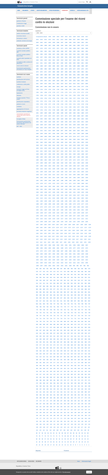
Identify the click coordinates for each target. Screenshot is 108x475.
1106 (65, 242)
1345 (70, 189)
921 (68, 280)
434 (37, 371)
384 (44, 380)
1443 (41, 168)
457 (68, 365)
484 (86, 359)
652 (58, 330)
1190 (65, 224)
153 (68, 421)
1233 (49, 215)
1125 (45, 239)
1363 (49, 186)
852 (86, 292)
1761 (70, 95)
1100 (89, 242)
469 (82, 362)
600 (72, 339)
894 (51, 286)
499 (89, 356)
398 (51, 377)
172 (58, 418)
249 (68, 403)
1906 (62, 63)
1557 (53, 142)
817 (40, 301)
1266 (74, 207)
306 (37, 395)
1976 (41, 48)
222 (51, 409)
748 (58, 312)
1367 (86, 183)
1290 (82, 201)
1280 (70, 204)
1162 (65, 230)
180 (86, 415)
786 (37, 306)
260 (86, 400)
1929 (74, 57)
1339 (41, 192)
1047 (37, 257)
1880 (62, 69)
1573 (41, 139)
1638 (41, 124)
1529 (62, 148)
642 (37, 333)
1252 (78, 210)
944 (44, 277)
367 (47, 383)
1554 (66, 142)
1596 (53, 133)
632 (72, 333)
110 (50, 430)
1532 (49, 148)
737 (40, 315)
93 (51, 433)
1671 (66, 116)
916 (86, 280)
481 (40, 362)
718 (51, 318)
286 (51, 397)
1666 (86, 116)
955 (61, 274)
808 (72, 301)
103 (75, 430)
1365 (41, 186)
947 (89, 274)
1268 (66, 207)
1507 (45, 154)
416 (44, 374)
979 (89, 268)
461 (54, 365)
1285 (49, 204)
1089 (78, 245)
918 (79, 280)
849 (40, 295)
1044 (49, 257)
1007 (41, 265)
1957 (66, 51)
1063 (78, 251)
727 (75, 315)
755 (89, 309)
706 (37, 321)
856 (72, 292)
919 (75, 280)
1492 (53, 157)
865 (40, 292)
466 (37, 365)
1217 (62, 218)
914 (37, 283)
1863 (78, 71)
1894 (58, 66)
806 (79, 301)
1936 (45, 57)
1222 (41, 218)
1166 (49, 230)
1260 (45, 210)
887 (75, 286)
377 (68, 380)
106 (64, 430)
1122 (57, 239)
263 (75, 400)
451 (89, 365)
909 (54, 283)
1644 (70, 121)
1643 (74, 121)
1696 (70, 110)
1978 (86, 45)
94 (48, 433)
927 (47, 280)
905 (68, 283)
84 (76, 433)
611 (89, 336)
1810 (82, 83)
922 (65, 280)
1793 (45, 89)
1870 (49, 71)
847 (47, 295)
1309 (58, 198)
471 (75, 362)
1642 (78, 121)
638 (51, 333)
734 (51, 315)
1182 (41, 227)
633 (68, 333)
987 (61, 268)
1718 (86, 104)
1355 (82, 186)
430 (51, 371)
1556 (58, 142)
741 (82, 312)
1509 (37, 154)
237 (54, 406)
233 (68, 406)
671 (47, 327)
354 (37, 386)
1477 (62, 160)
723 (89, 315)
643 (89, 330)
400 (44, 377)
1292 (74, 201)
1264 (82, 207)
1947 (53, 54)
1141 (37, 236)
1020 (41, 262)
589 (54, 342)
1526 (74, 148)
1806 (45, 86)
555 (61, 348)
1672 (62, 116)
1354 (86, 186)
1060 (37, 254)
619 (61, 336)
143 (47, 424)
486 (79, 359)
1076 (78, 248)
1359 (66, 186)
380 (58, 380)
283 (61, 397)
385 (40, 380)
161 (40, 421)
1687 (53, 113)
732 (58, 315)
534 (79, 350)
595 (89, 339)
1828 (62, 80)
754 (37, 312)
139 (61, 424)
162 (37, 421)
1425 (62, 171)
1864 (74, 71)
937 (68, 277)
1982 (70, 45)
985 (68, 268)
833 (40, 298)
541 (54, 350)
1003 (58, 265)
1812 (74, 83)
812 (58, 301)
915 (89, 280)
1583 (53, 136)
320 (44, 392)
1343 (78, 189)
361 (68, 383)
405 (82, 374)
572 (58, 345)
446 (51, 368)
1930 (70, 57)
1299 (45, 201)
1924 (41, 60)
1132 (73, 236)
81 (85, 433)
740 (86, 312)
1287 (41, 204)
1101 (85, 242)
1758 (82, 95)
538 (65, 350)
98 (36, 433)
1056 (53, 254)
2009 (66, 39)
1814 (66, 83)
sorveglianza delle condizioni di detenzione (24, 62)
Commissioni (65, 10)
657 (40, 330)
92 (53, 433)
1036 (82, 257)
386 (37, 380)
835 (89, 295)
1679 (86, 113)
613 (82, 336)
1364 (45, 186)
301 (54, 395)
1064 (74, 251)
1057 (49, 254)
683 (61, 324)
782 (51, 306)
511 (47, 356)
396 (58, 377)
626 (37, 336)
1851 (74, 74)
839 (75, 295)
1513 (74, 151)
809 (68, 301)
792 (72, 303)
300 (58, 395)
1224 (86, 215)
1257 (58, 210)
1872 (41, 71)
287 (47, 397)
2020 (74, 36)
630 (79, 333)
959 (47, 274)
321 (40, 392)
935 (75, 277)
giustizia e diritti (20, 26)
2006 (78, 39)
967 (75, 271)
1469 (41, 163)
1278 (78, 204)
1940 (82, 54)
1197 (37, 224)
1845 (45, 77)
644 (86, 330)
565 (82, 345)
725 (82, 315)
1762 (66, 95)
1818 (49, 83)
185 (68, 415)
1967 (78, 48)
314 (65, 392)
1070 (49, 251)
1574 (37, 139)
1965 (86, 48)
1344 (74, 189)
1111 (45, 242)
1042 (58, 257)
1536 (86, 145)
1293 (70, 201)
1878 (70, 69)
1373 (62, 183)
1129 (85, 236)
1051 (74, 254)
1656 (74, 118)
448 (44, 368)
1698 (62, 110)
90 (59, 433)
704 (44, 321)
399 (47, 377)
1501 (70, 154)
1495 (41, 157)
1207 (49, 221)
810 (65, 301)
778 (65, 306)
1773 (74, 92)
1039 (70, 257)
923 (61, 280)
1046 (41, 257)
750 (51, 312)
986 (65, 268)
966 (79, 271)
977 (40, 271)
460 (58, 365)
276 (86, 397)
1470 (37, 163)
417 (40, 374)
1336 (53, 192)
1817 (53, 83)
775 (75, 306)
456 (72, 365)
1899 (37, 66)
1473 (78, 160)
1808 (37, 86)
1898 (41, 66)
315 (61, 392)
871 (75, 289)
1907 (58, 63)
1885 (41, 69)
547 (89, 348)
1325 (45, 195)
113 (40, 430)
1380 (86, 180)
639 (47, 333)
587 (61, 342)
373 (82, 380)
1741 (45, 101)
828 (58, 298)
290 (37, 397)
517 (82, 353)
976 (44, 271)
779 (61, 306)
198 (79, 412)
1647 (58, 121)
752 (44, 312)
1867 (62, 71)
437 (82, 368)
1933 (58, 57)
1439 (58, 168)
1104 (73, 242)
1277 (82, 204)
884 (86, 286)
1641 (82, 121)
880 (44, 289)
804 (86, 301)
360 (72, 383)
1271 (53, 207)
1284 (53, 204)
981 (82, 268)
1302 (86, 198)
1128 (89, 236)
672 (44, 327)
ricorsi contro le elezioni (22, 65)
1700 (53, 110)
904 (72, 283)
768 (44, 309)
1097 (45, 245)
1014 (66, 262)
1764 (58, 95)
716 (58, 318)
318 (51, 392)
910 (51, 283)
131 (89, 424)
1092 (66, 245)
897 (40, 286)
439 (75, 368)
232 (72, 406)
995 (88, 265)
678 (79, 324)
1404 (41, 177)
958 (51, 274)
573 (54, 345)
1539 (74, 145)
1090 (74, 245)
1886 (37, 69)
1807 (41, 86)
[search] (87, 2)
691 (89, 321)
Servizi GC (72, 10)
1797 (82, 86)
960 (44, 274)
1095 (53, 245)
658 (37, 330)
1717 (37, 107)
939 (61, 277)
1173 (77, 227)
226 (37, 409)
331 (61, 389)
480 (44, 362)
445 (54, 368)
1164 (57, 230)
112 (44, 430)
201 (68, 412)
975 (47, 271)
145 (40, 424)
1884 (45, 69)
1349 (53, 189)
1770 (86, 92)
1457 (37, 165)
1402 (49, 177)
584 (72, 342)
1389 (49, 180)
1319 (70, 195)
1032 (45, 259)
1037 (78, 257)
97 (39, 433)
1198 (86, 221)
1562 (86, 139)
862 (51, 292)
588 (58, 342)
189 (54, 415)
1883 (49, 69)
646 (79, 330)
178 (37, 418)
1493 (49, 157)
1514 (70, 151)
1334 (62, 192)
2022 (66, 36)
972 (58, 271)
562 (37, 348)
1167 (45, 230)
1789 (62, 89)
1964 (37, 51)
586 (65, 342)
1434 (78, 168)
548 (86, 348)
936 (72, 277)
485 (82, 359)
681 (68, 324)
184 (72, 415)
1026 (70, 259)
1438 (62, 168)
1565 (74, 139)
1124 (49, 239)
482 (37, 362)
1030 (53, 259)
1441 (49, 168)
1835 (86, 77)
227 (89, 406)
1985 (58, 45)
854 (79, 292)
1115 (85, 239)
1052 (70, 254)
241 (40, 406)
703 (47, 321)
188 (58, 415)
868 (86, 289)
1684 (66, 113)
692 (86, 321)
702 (51, 321)
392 (72, 377)
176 (44, 418)
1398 (66, 177)
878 (51, 289)
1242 (66, 212)
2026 (49, 36)
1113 (37, 242)
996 (84, 265)
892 (58, 286)
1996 (66, 42)
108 (57, 430)
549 (82, 348)
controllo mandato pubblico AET (23, 51)
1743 (37, 101)
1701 (49, 110)
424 (72, 371)
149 (82, 421)
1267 (70, 207)
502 (79, 356)
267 (61, 400)
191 (47, 415)
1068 (58, 251)
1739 (53, 101)
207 (47, 412)
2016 (37, 39)
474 (65, 362)
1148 (65, 233)
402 (37, 377)
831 (47, 298)
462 (51, 365)
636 (58, 333)
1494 (45, 157)
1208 (45, 221)
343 (75, 386)
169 (68, 418)
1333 (66, 192)
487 (75, 359)
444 (58, 368)
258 (37, 403)
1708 (74, 107)
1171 (85, 227)
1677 (41, 116)
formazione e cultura (22, 38)
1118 (73, 239)
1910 (45, 63)
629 (82, 333)
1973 (53, 48)
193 (40, 415)
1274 (41, 207)
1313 (41, 198)
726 (79, 315)
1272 (49, 207)
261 (82, 400)
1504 (58, 154)
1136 (57, 236)
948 (86, 274)
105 (68, 430)
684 (58, 324)
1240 (74, 212)
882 (37, 289)
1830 (53, 80)
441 (68, 368)
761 (68, 309)
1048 (86, 254)
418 (37, 374)
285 (54, 397)
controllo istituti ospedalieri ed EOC (24, 59)
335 (47, 389)
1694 (78, 110)
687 (47, 324)
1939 (86, 54)
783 (47, 306)
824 (72, 298)
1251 (82, 210)
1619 (66, 127)
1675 (49, 116)
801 (40, 303)
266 (65, 400)
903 (75, 283)
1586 (41, 136)
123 (61, 427)
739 (89, 312)
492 (58, 359)
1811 (78, 83)
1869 (53, 71)
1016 (58, 262)
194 (37, 415)
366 (51, 383)
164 (86, 418)
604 (58, 339)
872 (72, 289)
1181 (45, 227)
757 (82, 309)
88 (65, 433)
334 (51, 389)
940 (58, 277)
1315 (86, 195)
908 (58, 283)
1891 (70, 66)
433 (40, 371)
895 (47, 286)
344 (72, 386)
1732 (82, 101)
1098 (41, 245)
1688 (49, 113)
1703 (41, 110)
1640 (86, 121)
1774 (70, 92)
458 (65, 365)
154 (65, 421)
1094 (58, 245)
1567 (66, 139)
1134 (65, 236)
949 (82, 274)
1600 (37, 133)
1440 (53, 168)
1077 (74, 248)
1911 (41, 63)
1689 (45, 113)
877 (54, 289)
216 (72, 409)
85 (73, 433)
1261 (41, 210)
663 (75, 327)
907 (61, 283)
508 (58, 356)
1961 (49, 51)
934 (79, 277)
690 (37, 324)
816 (44, 301)
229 (82, 406)
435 (89, 368)
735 (47, 315)
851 (89, 292)
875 (61, 289)
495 (47, 359)
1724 (62, 104)
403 (89, 374)
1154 (41, 233)
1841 (62, 77)
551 (75, 348)
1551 (78, 142)
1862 (82, 71)
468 (86, 362)
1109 (53, 242)
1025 (74, 259)
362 (65, 383)
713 (68, 318)
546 (37, 350)
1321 (62, 195)
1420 (82, 171)
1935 (49, 57)
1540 (70, 145)
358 (79, 383)
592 (44, 342)
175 (47, 418)
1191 (61, 224)
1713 (53, 107)
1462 (70, 163)
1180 (49, 227)
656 (44, 330)
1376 (49, 183)
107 (61, 430)
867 (89, 289)
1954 (78, 51)
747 (61, 312)
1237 (86, 212)
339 (89, 386)
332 (58, 389)
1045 (45, 257)
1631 (70, 124)
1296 (58, 201)
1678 (37, 116)
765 (54, 309)
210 (37, 412)
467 (89, 362)
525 (54, 353)
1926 (86, 57)
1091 (70, 245)
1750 (62, 98)
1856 (53, 74)
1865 (70, 71)
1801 (66, 86)
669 (54, 327)
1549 (86, 142)
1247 (45, 212)
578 (37, 345)
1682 (74, 113)
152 (72, 421)
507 (61, 356)
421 (82, 371)
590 (51, 342)
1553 (70, 142)
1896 (49, 66)
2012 (53, 39)
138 (65, 424)
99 (88, 430)
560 (44, 348)
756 (86, 309)
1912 (37, 63)
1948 (49, 54)
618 (65, 336)
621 (54, 336)
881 (40, 289)
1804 (53, 86)
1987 (49, 45)
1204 (62, 221)
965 (82, 271)
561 (40, 348)
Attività (32, 10)
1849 (82, 74)
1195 (45, 224)
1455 (45, 165)
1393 (86, 177)
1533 (45, 148)
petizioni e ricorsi (21, 104)
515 (89, 353)
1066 (66, 251)
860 (58, 292)
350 (51, 386)
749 (54, 312)
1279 (74, 204)
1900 (86, 63)
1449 (70, 165)
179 (89, 415)
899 (89, 283)
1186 (81, 224)
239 (47, 406)
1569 (58, 139)
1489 (66, 157)
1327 (37, 195)
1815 (62, 83)
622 (51, 336)
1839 (70, 77)
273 (40, 400)
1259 (49, 210)
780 (58, 306)
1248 (41, 212)
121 (68, 427)
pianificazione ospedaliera (23, 101)
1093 (62, 245)
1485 (82, 157)
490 (65, 359)
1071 (45, 251)
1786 (74, 89)
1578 (74, 136)
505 (68, 356)
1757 (86, 95)
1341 (86, 189)
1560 (41, 142)
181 (82, 415)
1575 (86, 136)
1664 (41, 118)
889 (68, 286)
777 (68, 306)
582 (79, 342)
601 (68, 339)
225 (40, 409)
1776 (62, 92)
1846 (41, 77)
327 (75, 389)
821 (82, 298)
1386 (62, 180)
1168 (41, 230)
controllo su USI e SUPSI (23, 48)
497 (40, 359)
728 (72, 315)
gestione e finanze (21, 21)
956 (58, 274)
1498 (82, 154)
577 (40, 345)
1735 (70, 101)
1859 (41, 74)
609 (40, 339)
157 (54, 421)
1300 (41, 201)
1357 (74, 186)
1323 (53, 195)
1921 (53, 60)
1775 (66, 92)
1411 (66, 174)
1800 (70, 86)
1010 (82, 262)
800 (44, 303)
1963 (41, 51)
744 (72, 312)
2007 (74, 39)
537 (68, 350)
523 (61, 353)
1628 (82, 124)
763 (61, 309)
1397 (70, 177)
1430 (41, 171)
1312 (45, 198)
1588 (86, 133)
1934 (53, 57)
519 (75, 353)
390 (79, 377)
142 (51, 424)
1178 (57, 227)
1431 (37, 171)
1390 (45, 180)
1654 (82, 118)
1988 (45, 45)
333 (54, 389)
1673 (58, 116)
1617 (74, 127)
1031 (49, 259)
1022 (86, 259)
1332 (70, 192)
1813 (70, 83)
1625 (41, 127)
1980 (78, 45)
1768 (41, 95)
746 (65, 312)
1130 (81, 236)
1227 (74, 215)
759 (75, 309)
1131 (77, 236)
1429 (45, 171)
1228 (70, 215)
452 (86, 365)
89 (62, 433)
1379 (37, 183)
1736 (66, 101)
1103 (77, 242)
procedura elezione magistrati (24, 111)
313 (68, 392)
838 (79, 295)
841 (68, 295)
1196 (41, 224)
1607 (62, 130)
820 (86, 298)
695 (75, 321)
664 (72, 327)
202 (65, 412)
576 (44, 345)
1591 (74, 133)
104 (71, 430)
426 (65, 371)
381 (54, 380)
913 (40, 283)
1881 (58, 69)
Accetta (89, 472)
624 (44, 336)
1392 (37, 180)
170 (65, 418)
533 (82, 350)
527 (47, 353)
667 (61, 327)
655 (47, 330)
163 (89, 418)
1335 (58, 192)
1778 (53, 92)
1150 (57, 233)
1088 (82, 245)
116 (85, 427)
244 (86, 403)
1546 (45, 145)
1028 (62, 259)
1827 (66, 80)
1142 (89, 233)
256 (44, 403)
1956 (70, 51)
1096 (49, 245)
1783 (86, 89)
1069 (53, 251)
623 (47, 336)
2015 (41, 39)
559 (47, 348)
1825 (74, 80)
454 (79, 365)
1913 (86, 60)
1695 (74, 110)
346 (65, 386)
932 (86, 277)
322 (37, 392)
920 (72, 280)
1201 (74, 221)
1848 (86, 74)
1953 (82, 51)
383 (47, 380)
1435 (74, 168)
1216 (66, 218)
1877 (74, 69)
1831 (49, 80)
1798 (78, 86)
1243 (62, 212)
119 (75, 427)
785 (40, 306)
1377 (45, 183)
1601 (86, 130)
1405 (37, 177)
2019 (78, 36)
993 (40, 268)
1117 (77, 239)
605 (54, 339)
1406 (86, 174)
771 (89, 306)
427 (61, 371)
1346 (66, 189)
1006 (45, 265)
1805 (49, 86)
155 (61, 421)
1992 (82, 42)
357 (82, 383)
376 (72, 380)
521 (68, 353)
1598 (45, 133)
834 (37, 298)
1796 (86, 86)
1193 (53, 224)
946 (37, 277)
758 (79, 309)
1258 (53, 210)
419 (89, 371)
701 (54, 321)
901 (82, 283)
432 (44, 371)
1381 (82, 180)
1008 (37, 265)
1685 (62, 113)
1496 (37, 157)
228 (86, 406)
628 (86, 333)
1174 (73, 227)
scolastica (19, 106)
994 (37, 268)
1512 (78, 151)
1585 (45, 136)
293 (82, 395)
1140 (41, 236)
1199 (82, 221)
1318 (74, 195)
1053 (66, 254)
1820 (41, 83)
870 (79, 289)
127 (47, 427)
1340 (37, 192)
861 (54, 292)
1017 (53, 262)
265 (68, 400)
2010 (62, 39)
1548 (37, 145)
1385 (66, 180)
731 (61, 315)
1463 (66, 163)
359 (75, 383)
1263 (86, 207)
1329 (82, 192)
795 (61, 303)
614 (79, 336)
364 (58, 383)
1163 (61, 230)
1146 (73, 233)
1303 (82, 198)
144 (44, 424)
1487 (74, 157)
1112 (41, 242)
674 (37, 327)
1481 (45, 160)
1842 (58, 77)
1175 (69, 227)
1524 (82, 148)
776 (72, 306)
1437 (66, 168)
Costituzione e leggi (21, 23)
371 (89, 380)
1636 (49, 124)
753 (40, 312)
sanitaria (19, 77)
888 (72, 286)
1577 (78, 136)
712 (72, 318)
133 (82, 424)
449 (40, 368)
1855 (58, 74)
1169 (37, 230)
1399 (62, 177)
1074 (86, 248)
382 (51, 380)
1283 (58, 204)
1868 (58, 71)
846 (51, 295)
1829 (58, 80)
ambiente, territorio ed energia (24, 40)
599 (75, 339)
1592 (70, 133)
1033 (41, 259)
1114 (89, 239)
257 (40, 403)
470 (79, 362)
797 (54, 303)
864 (44, 292)
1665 (37, 118)
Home (18, 10)
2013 (49, 39)
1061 (86, 251)
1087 (86, 245)
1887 (86, 66)
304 (44, 395)
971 (61, 271)
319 (47, 392)
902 (79, 283)
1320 (66, 195)
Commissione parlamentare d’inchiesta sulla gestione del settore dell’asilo (24, 123)
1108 (57, 242)
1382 (78, 180)
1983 (66, 45)
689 (40, 324)
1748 (70, 98)
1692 (86, 110)
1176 (65, 227)
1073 (37, 251)
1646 (62, 121)
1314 (37, 198)
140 (58, 424)
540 (58, 350)
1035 (86, 257)
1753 (49, 98)
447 (47, 368)
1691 (37, 113)
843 (61, 295)
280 (72, 397)
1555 (62, 142)
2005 (82, 39)
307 (89, 392)
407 (75, 374)
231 (75, 406)
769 (40, 309)
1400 (58, 177)
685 (54, 324)
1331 (74, 192)
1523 (86, 148)
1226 (78, 215)
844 (58, 295)
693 (82, 321)
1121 (61, 239)
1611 (45, 130)
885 (82, 286)
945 (40, 277)
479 (47, 362)
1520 (45, 151)
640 (44, 333)
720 (44, 318)
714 (65, 318)
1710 (66, 107)
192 (44, 415)
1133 (69, 236)
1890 (74, 66)
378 (65, 380)
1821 (37, 83)
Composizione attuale (41, 36)
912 (44, 283)
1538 (78, 145)
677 (82, 324)
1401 (53, 177)
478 (51, 362)
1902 (78, 63)
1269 (62, 207)
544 (44, 350)
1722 (70, 104)
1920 (58, 60)
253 (54, 403)
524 (58, 353)
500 (86, 356)
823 (75, 298)
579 (89, 342)
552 (72, 348)
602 (65, 339)
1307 (66, 198)
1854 (62, 74)
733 (54, 315)
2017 (86, 36)
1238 (82, 212)
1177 (61, 227)
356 (86, 383)
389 (82, 377)
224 (44, 409)
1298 (49, 201)
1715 (45, 107)
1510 (86, 151)
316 (58, 392)
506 (65, 356)
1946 (58, 54)
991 (47, 268)
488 (72, 359)
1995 (70, 42)
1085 (41, 248)
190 (51, 415)
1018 (49, 262)
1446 (82, 165)
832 (44, 298)
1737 (62, 101)
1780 (45, 92)
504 (72, 356)
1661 (53, 118)
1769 (37, 95)
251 (61, 403)
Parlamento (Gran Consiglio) (25, 6)
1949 (45, 54)
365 (54, 383)
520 (72, 353)
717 (54, 318)
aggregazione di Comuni (23, 109)
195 (89, 412)
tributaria (19, 95)
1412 (62, 174)
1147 (69, 233)
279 (75, 397)
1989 (41, 45)
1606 (66, 130)
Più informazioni (66, 472)
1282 (62, 204)
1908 (53, 63)
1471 (86, 160)
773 (82, 306)
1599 (41, 133)
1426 (58, 171)
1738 (58, 101)
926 (51, 280)
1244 (58, 212)
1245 (53, 212)
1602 (82, 130)
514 (37, 356)
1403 (45, 177)
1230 (62, 215)
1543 (58, 145)
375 (75, 380)
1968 (74, 48)
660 (86, 327)
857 (68, 292)
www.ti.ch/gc (82, 2)
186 (65, 415)
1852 (70, 74)
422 (79, 371)
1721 (74, 104)
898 (37, 286)
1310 (53, 198)
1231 (58, 215)
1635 (53, 124)
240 (44, 406)
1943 (70, 54)
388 (86, 377)
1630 (74, 124)
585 (68, 342)
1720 (78, 104)
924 (58, 280)
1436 (70, 168)
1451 (62, 165)
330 (65, 389)
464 (44, 365)
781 (54, 306)
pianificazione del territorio (23, 79)
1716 (41, 107)
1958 (62, 51)
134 (79, 424)
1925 (37, 60)
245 (82, 403)
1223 (37, 218)
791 (75, 303)
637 (54, 333)
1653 (86, 118)
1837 (78, 77)
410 (65, 374)
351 (47, 386)
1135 (61, 236)
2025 (54, 36)
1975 (45, 48)
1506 (49, 154)
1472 (82, 160)
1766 (49, 95)
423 (75, 371)
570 (65, 345)
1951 (37, 54)
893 (54, 286)
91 (56, 433)
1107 (61, 242)
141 (54, 424)
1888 (82, 66)
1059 (41, 254)
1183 (37, 227)
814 (51, 301)
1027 (66, 259)
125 (54, 427)
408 (72, 374)
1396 (74, 177)
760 (72, 309)
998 (77, 265)
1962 (45, 51)
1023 (82, 259)
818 (37, 301)
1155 (37, 233)
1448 (74, 165)
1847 (37, 77)
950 (79, 274)
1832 (45, 80)
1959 (58, 51)
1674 (53, 116)
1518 (53, 151)
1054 (62, 254)
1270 (58, 207)
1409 (74, 174)
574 (51, 345)
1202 (70, 221)
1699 (58, 110)
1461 (74, 163)
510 (51, 356)
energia (18, 86)
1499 (78, 154)
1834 (37, 80)
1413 (58, 174)
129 (40, 427)
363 (61, 383)
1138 (49, 236)
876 (58, 289)
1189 (69, 224)
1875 (82, 69)
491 (61, 359)
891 (61, 286)
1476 (66, 160)
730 (65, 315)
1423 (70, 171)
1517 (58, 151)
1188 (73, 224)
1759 (78, 95)
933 (82, 277)
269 (54, 400)
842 (65, 295)
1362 (53, 186)
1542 (62, 145)
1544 (53, 145)
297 (68, 395)
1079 (66, 248)
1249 (37, 212)
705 (40, 321)
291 (89, 395)
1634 (58, 124)
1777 (58, 92)
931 (89, 277)
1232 (53, 215)
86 (70, 433)
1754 (45, 98)
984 (72, 268)
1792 (49, 89)
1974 (49, 48)
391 (75, 377)
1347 (62, 189)
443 (61, 368)
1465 (58, 163)
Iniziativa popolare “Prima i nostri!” (23, 98)
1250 (86, 210)
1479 (53, 160)
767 (47, 309)
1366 (37, 186)
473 (68, 362)
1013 (70, 262)
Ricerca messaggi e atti (82, 10)
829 (54, 298)
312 (72, 392)
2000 (49, 42)
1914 (82, 60)
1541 (66, 145)
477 (54, 362)
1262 (37, 210)
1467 (49, 163)
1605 (70, 130)
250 (65, 403)
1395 (78, 177)
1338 (45, 192)
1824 (78, 80)
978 (37, 271)
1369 (78, 183)
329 (68, 389)
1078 (70, 248)
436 (86, 368)
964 (86, 271)
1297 (53, 201)
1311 (49, 198)
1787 (70, 89)
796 (58, 303)
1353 (37, 189)
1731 (86, 101)
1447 (78, 165)
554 (65, 348)
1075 (82, 248)
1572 (45, 139)
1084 (45, 248)
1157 (85, 230)
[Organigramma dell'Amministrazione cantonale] (90, 2)
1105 (69, 242)
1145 (77, 233)
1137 (53, 236)
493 (54, 359)
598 (79, 339)
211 (89, 409)
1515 (66, 151)
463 (47, 365)
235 (61, 406)
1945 (62, 54)
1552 (74, 142)
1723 (66, 104)
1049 (82, 254)
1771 (82, 92)
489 (68, 359)
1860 (37, 74)
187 (61, 415)
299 (61, 395)
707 (89, 318)
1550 (82, 142)
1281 (66, 204)
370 (37, 383)
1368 (82, 183)
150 (79, 421)
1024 (78, 259)
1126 (41, 239)
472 (72, 362)
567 (75, 345)
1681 (78, 113)
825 (68, 298)
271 (47, 400)
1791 (53, 89)
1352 (41, 189)
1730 (37, 104)
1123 (53, 239)
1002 (62, 265)
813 (54, 301)
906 (65, 283)
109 (54, 430)
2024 (58, 36)
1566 (70, 139)
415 (47, 374)
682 (65, 324)
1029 (58, 259)
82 (82, 433)
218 (65, 409)
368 (44, 383)
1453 (53, 165)
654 (51, 330)
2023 (62, 36)
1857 (49, 74)
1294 (66, 201)
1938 (37, 57)
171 (61, 418)
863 (47, 292)
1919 (62, 60)
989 (54, 268)
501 (82, 356)
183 (75, 415)
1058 (45, 254)
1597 (49, 133)
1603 (78, 130)
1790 (58, 89)
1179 (53, 227)
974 (51, 271)
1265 (78, 207)
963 (89, 271)
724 (86, 315)
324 (86, 389)
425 (68, 371)
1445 (86, 165)
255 (47, 403)
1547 (41, 145)
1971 (62, 48)
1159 (77, 230)
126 (51, 427)
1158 (81, 230)
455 (75, 365)
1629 (78, 124)
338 (37, 389)
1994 (74, 42)
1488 (70, 157)
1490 (62, 157)
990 (51, 268)
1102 (81, 242)
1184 (89, 224)
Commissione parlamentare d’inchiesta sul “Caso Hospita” (24, 69)
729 (68, 315)
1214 (74, 218)
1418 (37, 174)
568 (72, 345)
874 (65, 289)
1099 (37, 245)
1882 (53, 69)
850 (37, 295)
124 (58, 427)
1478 (58, 160)
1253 (74, 210)
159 (47, 421)
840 (72, 295)
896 (44, 286)
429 (54, 371)
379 (61, 380)
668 (58, 327)
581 (82, 342)
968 (72, 271)
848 (44, 295)
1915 (78, 60)
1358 (70, 186)
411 (61, 374)
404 (86, 374)
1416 (45, 174)
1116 (81, 239)
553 (68, 348)
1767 (45, 95)
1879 (66, 69)
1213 (78, 218)
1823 (82, 80)
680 (72, 324)
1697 (66, 110)
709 (82, 318)
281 (68, 397)
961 (40, 274)
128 (44, 427)
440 (72, 368)
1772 (78, 92)
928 (44, 280)
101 (82, 430)
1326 (41, 195)
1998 (58, 42)
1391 (41, 180)
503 (75, 356)
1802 (62, 86)
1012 (74, 262)
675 (89, 324)
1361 (58, 186)
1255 (66, 210)
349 (54, 386)
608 (44, 339)
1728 (45, 104)
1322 (58, 195)
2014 (45, 39)
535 (75, 350)
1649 (49, 121)
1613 (37, 130)
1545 (49, 145)
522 (65, 353)
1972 (58, 48)
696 (72, 321)
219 (61, 409)
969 (68, 271)
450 (37, 368)
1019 (45, 262)
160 (44, 421)
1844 (49, 77)
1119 (69, 239)
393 (68, 377)
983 (75, 268)
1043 (53, 257)
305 (40, 395)
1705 (86, 107)
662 (79, 327)
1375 (53, 183)
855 (75, 292)
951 (75, 274)
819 (89, 298)
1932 (62, 57)
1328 (86, 192)
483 (89, 359)
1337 (49, 192)
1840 (66, 77)
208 (44, 412)
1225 (82, 215)
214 (79, 409)
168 (72, 418)
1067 (62, 251)
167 (75, 418)
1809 (86, 83)
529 (40, 353)
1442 (45, 168)
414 (51, 374)
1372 (66, 183)
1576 (82, 136)
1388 (53, 180)
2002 (41, 42)
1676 (45, 116)
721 (40, 318)
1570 (53, 139)
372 (86, 380)
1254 (70, 210)
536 (72, 350)
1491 (58, 157)
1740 (49, 101)
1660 (58, 118)
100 (85, 430)
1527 (70, 148)
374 (79, 380)
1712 (58, 107)
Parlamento (25, 10)
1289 (86, 201)
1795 (37, 89)
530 (37, 353)
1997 (62, 42)
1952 (86, 51)
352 (44, 386)
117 (82, 427)
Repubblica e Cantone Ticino (31, 2)
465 (40, 365)
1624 (45, 127)
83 (79, 433)
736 (44, 315)
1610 (49, 130)
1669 (74, 116)
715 (61, 318)
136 (72, 424)
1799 (74, 86)
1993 (78, 42)
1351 (45, 189)
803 (89, 301)
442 (65, 368)
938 (65, 277)
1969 (70, 48)
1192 (57, 224)
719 (47, 318)
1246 (49, 212)
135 (75, 424)
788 (86, 303)
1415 (49, 174)
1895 (53, 66)
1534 (41, 148)
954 (65, 274)
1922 (49, 60)
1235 (41, 215)
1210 (37, 221)
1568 (62, 139)
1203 (66, 221)
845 (54, 295)
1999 (53, 42)
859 (61, 292)
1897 (45, 66)
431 (47, 371)
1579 (70, 136)
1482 (41, 160)
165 (82, 418)
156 (58, 421)
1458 (86, 163)
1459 (82, 163)
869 (82, 289)
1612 (41, 130)
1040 (66, 257)
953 (68, 274)
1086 (37, 248)
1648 (53, 121)
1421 (78, 171)
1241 (70, 212)
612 (86, 336)
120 (72, 427)
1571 (49, 139)
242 (37, 406)
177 (40, 418)
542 (51, 350)
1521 (41, 151)
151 (75, 421)
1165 (53, 230)
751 (47, 312)
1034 (37, 259)
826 (65, 298)
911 (47, 283)
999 (74, 265)
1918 (66, 60)
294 (79, 395)
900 (86, 283)
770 (37, 309)
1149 (61, 233)
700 (58, 321)
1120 (65, 239)
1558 (49, 142)
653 (54, 330)
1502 (66, 154)
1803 (58, 86)
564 (86, 345)
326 (79, 389)
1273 (45, 207)
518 (79, 353)
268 (58, 400)
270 (51, 400)
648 (72, 330)
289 (40, 397)
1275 (37, 207)
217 (68, 409)
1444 (37, 168)
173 (54, 418)
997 (81, 265)
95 (45, 433)
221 (54, 409)
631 (75, 333)
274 (37, 400)
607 (47, 339)
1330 (78, 192)
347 (61, 386)
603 (61, 339)
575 (47, 345)
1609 (53, 130)
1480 (49, 160)
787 (89, 303)
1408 (78, 174)
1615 (82, 127)
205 (54, 412)
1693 (82, 110)
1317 (78, 195)
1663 (45, 118)
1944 (66, 54)
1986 (53, 45)
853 (82, 292)
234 (65, 406)
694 (79, 321)
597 (82, 339)
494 (51, 359)
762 (65, 309)
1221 (45, 218)
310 (79, 392)
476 (58, 362)
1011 (78, 262)
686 (51, 324)
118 (79, 427)
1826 (70, 80)
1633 (62, 124)
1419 (86, 171)
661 (82, 327)
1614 (86, 127)
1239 (78, 212)
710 (79, 318)
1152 (49, 233)
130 (37, 427)
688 (44, 324)
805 (82, 301)
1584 (49, 136)
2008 (70, 39)
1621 (58, 127)
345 (68, 386)
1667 (82, 116)
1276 (86, 204)
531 (89, 350)
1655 (78, 118)
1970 (66, 48)
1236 (37, 215)
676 (86, 324)
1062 (82, 251)
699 (61, 321)
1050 (78, 254)
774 (79, 306)
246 (79, 403)
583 (75, 342)
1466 (53, 163)
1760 (74, 95)
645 (82, 330)
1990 (37, 45)
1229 (66, 215)
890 (65, 286)
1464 (62, 163)
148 (86, 421)
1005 (49, 265)
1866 (66, 71)
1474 (74, 160)
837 (82, 295)
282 (65, 397)
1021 (37, 262)
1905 (66, 63)
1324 (49, 195)
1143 (85, 233)
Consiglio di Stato (21, 119)
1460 (78, 163)
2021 (70, 36)
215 (75, 409)
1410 (70, 174)
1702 (45, 110)
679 (75, 324)
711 (75, 318)
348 (58, 386)
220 (58, 409)
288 (44, 397)
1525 (78, 148)
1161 (69, 230)
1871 (45, 71)
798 (51, 303)
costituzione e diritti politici (23, 84)
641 (40, 333)
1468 (45, 163)
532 (86, 350)
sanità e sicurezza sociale (23, 33)
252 (58, 403)
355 (89, 383)
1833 (41, 80)
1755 (41, 98)
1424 (66, 171)
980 (86, 268)
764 (58, 309)
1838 (74, 77)
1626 (37, 127)
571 (61, 345)
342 (79, 386)
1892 (66, 66)
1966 (82, 48)
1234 (45, 215)
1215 (70, 218)
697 (68, 321)
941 (54, 277)
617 (68, 336)
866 (37, 292)
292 (86, 395)
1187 (77, 224)
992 (44, 268)
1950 (41, 54)
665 (68, 327)
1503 (62, 154)
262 (79, 400)
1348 (58, 189)
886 (79, 286)
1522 (37, 151)
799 (47, 303)
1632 (66, 124)
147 (89, 421)
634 (65, 333)
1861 (86, 71)
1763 (62, 95)
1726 (53, 104)
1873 (37, 71)
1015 (62, 262)
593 (40, 342)
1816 (58, 83)
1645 (66, 121)
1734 (74, 101)
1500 (74, 154)
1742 (41, 101)
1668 (78, 116)
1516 (62, 151)
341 (82, 386)
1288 (37, 204)
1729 (41, 104)
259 (89, 400)
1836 (82, 77)
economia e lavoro (21, 36)
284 (58, 397)
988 (58, 268)
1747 (74, 98)
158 (51, 421)
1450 (66, 165)
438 (79, 368)
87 (68, 433)
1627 (86, 124)
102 (78, 430)
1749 (66, 98)
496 (44, 359)
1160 (73, 230)
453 (82, 365)
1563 (82, 139)
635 (61, 333)
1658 (66, 118)
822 (79, 298)
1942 (74, 54)
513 (40, 356)
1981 (74, 45)
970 (65, 271)
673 (40, 327)
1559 (45, 142)
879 (47, 289)
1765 (53, 95)
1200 (78, 221)
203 (61, 412)
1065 (70, 251)
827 (61, 298)
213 (82, 409)
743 (75, 312)
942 (51, 277)
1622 (53, 127)
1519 (49, 151)
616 (72, 336)
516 (86, 353)
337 (40, 389)
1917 (70, 60)
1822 (86, 80)
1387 (58, 180)
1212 (82, 218)
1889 (78, 66)
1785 (78, 89)
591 (47, 342)
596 (86, 339)
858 (65, 292)
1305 (74, 198)
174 (51, 418)
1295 (62, 201)
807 (75, 301)
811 (61, 301)
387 (89, 377)
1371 (70, 183)
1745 (82, 98)
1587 (37, 136)
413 (54, 374)
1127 (37, 239)
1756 (37, 98)
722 (37, 318)
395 (61, 377)
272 (44, 400)
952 (72, 274)
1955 (74, 51)
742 (79, 312)
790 (79, 303)
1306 (70, 198)
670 (51, 327)
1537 (82, 145)
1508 (41, 154)
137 (68, 424)
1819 (45, 83)
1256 (62, 210)
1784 (82, 89)
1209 (41, 221)
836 (86, 295)
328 (72, 389)
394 (65, 377)
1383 (74, 180)
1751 (58, 98)
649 (68, 330)
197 (82, 412)
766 (51, 309)
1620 (62, 127)
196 (86, 412)
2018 (82, 36)
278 (79, 397)
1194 (49, 224)
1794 (41, 89)
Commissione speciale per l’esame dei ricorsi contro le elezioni (23, 115)
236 (58, 406)
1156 (89, 230)
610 (37, 339)
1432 (86, 168)
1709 (70, 107)
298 (65, 395)
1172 (81, 227)
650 (65, 330)
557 (54, 348)
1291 (78, 201)
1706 (82, 107)
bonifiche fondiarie (21, 81)
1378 (41, 183)
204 (58, 412)
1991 (86, 42)
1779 (49, 92)
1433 (82, 168)
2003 (37, 42)
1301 (37, 201)
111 (47, 430)
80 (88, 433)
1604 (74, 130)
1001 (66, 265)
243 (89, 403)
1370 (74, 183)
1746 (78, 98)
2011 (58, 39)
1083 (49, 248)
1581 (62, 136)
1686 (58, 113)
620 (58, 336)
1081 (58, 248)
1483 (37, 160)
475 (61, 362)
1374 (58, 183)
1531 (53, 148)
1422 (74, 171)
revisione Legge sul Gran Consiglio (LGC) (23, 90)
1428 (49, 171)
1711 (62, 107)
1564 (78, 139)
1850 (78, 74)
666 (65, 327)
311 (75, 392)
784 (44, 306)
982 (79, 268)
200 (72, 412)
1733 (78, 101)
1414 (53, 174)
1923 (45, 60)
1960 (53, 51)
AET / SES (19, 126)
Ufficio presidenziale (54, 10)
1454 (49, 165)
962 (37, 274)
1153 (45, 233)
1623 (49, 127)
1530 (58, 148)
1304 (78, 198)
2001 (45, 42)
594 (37, 342)
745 (68, 312)
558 (51, 348)
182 (79, 415)
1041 (62, 257)
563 (89, 345)
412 (58, 374)
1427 (53, 171)
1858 (45, 74)
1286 (45, 204)
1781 (41, 92)
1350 (49, 189)
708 (86, 318)
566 (79, 345)
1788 (66, 89)
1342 (82, 189)
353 (40, 386)
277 (82, 397)
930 (37, 280)
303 (47, 395)
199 (75, 412)
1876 (78, 69)
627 (89, 333)
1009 (86, 262)
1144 (81, 233)
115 (89, 427)
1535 (37, 148)
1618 (70, 127)
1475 (70, 160)
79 (36, 436)
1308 (62, 198)
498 (37, 359)
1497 (86, 154)
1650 (45, 121)
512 (44, 356)
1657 (70, 118)
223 (47, 409)
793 (68, 303)
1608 (58, 130)
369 (40, 383)
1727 (49, 104)
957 (54, 274)
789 (82, 303)
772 (86, 306)
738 (37, 315)
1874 (86, 69)
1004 (53, 265)
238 (51, 406)
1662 (49, 118)
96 (42, 433)
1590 (78, 133)
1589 (82, 133)
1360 (62, 186)
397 (54, 377)
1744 (86, 98)
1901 (82, 63)
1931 (66, 57)
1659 (62, 118)
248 (72, 403)
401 (40, 377)
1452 (58, 165)
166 (79, 418)
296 (72, 395)
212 (86, 409)
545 (40, 350)
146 (37, 424)
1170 (89, 227)
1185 (85, 224)
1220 (49, 218)
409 (68, 374)
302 (51, 395)
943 (47, 277)
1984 (62, 45)
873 (68, 289)
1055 (58, 254)
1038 (74, 257)
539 (61, 350)
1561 (37, 142)
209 (40, 412)
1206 (53, 221)
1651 (41, 121)
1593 (66, 133)
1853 (66, 74)
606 (51, 339)
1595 (58, 133)
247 (75, 403)
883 (89, 286)
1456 (41, 165)
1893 (62, 66)
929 (40, 280)
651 (61, 330)
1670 (70, 116)
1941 (78, 54)
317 (54, 392)
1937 (41, 57)
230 (79, 406)
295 (75, 395)
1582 (58, 136)
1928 (78, 57)
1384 (70, 180)
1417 (41, 174)
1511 (82, 151)
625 (40, 336)
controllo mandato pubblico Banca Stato (23, 55)
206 (51, 412)
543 (47, 350)
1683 (70, 113)
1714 (49, 107)
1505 (53, 154)
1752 (53, 98)
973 (54, 271)
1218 (58, 218)
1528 (66, 148)
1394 (82, 177)
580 (86, 342)
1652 (37, 121)
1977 (37, 48)
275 (89, 397)
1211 (86, 218)
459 (61, 365)
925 (54, 280)
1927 (82, 57)
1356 (78, 186)
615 (75, 336)
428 (58, 371)
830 (51, 298)
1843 (53, 77)
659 (89, 327)
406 (79, 374)
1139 (45, 236)
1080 (62, 248)
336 (44, 389)
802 (37, 303)
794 (65, 303)
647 (75, 330)
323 (89, 389)
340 (86, 386)
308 (86, 392)
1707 (78, 107)
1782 (37, 92)
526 (51, 353)
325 (82, 389)
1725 (58, 104)
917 (82, 280)
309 (82, 392)
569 (68, 345)
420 (86, 371)
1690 (41, 113)
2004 (86, 39)
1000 (70, 265)
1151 (53, 233)
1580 (66, 136)
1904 (70, 63)
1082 (53, 248)
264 (72, 400)
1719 (82, 104)
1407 (82, 174)
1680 (82, 113)
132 (86, 424)
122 (65, 427)
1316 (82, 195)
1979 (82, 45)
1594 (62, 133)
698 (65, 321)
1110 (49, 242)
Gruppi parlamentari (42, 10)
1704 (37, 110)
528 (44, 353)
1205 (58, 221)
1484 (86, 157)
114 (37, 430)
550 (79, 348)
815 (47, 301)
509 (54, 356)
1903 (74, 63)
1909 (49, 63)
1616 (78, 127)
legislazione (20, 93)
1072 (41, 251)
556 (58, 348)
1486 (78, 157)
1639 (37, 124)
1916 (74, 60)
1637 (45, 124)
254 (51, 403)
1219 (53, 218)
